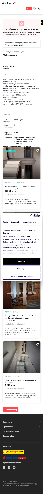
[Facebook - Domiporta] (4, 467)
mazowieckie (30, 137)
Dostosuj (20, 269)
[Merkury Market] (13, 452)
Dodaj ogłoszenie (29, 9)
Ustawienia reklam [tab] (30, 222)
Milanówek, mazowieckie (14, 45)
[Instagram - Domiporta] (9, 467)
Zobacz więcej (10, 409)
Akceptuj (21, 261)
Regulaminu (7, 485)
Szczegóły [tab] (15, 222)
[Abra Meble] (14, 457)
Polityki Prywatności (21, 485)
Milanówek (18, 143)
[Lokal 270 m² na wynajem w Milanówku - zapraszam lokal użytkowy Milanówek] (21, 357)
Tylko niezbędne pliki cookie (21, 276)
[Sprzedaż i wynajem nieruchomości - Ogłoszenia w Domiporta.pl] (8, 3)
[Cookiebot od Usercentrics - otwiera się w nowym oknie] (30, 215)
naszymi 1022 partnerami (19, 236)
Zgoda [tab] (5, 222)
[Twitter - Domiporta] (14, 467)
